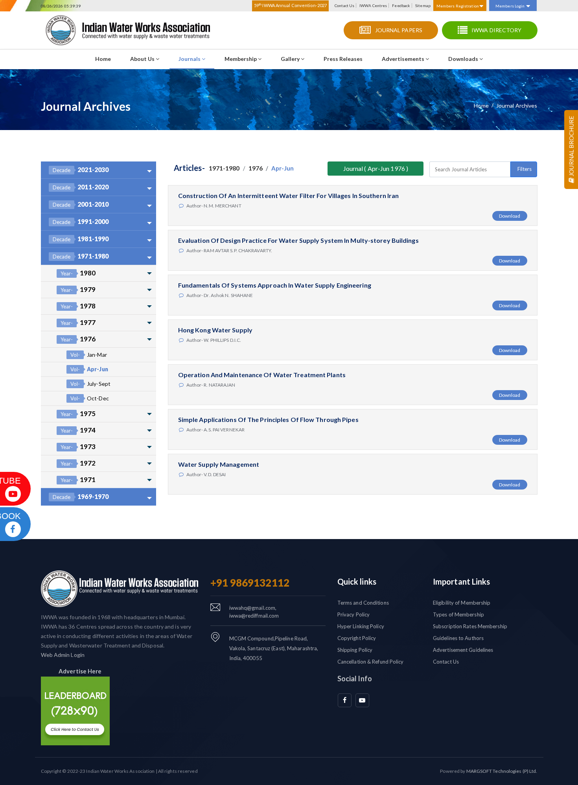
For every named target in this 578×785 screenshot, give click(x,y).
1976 (78, 339)
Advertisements (403, 58)
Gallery (291, 58)
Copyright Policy (356, 638)
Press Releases (343, 58)
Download (510, 216)
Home (103, 58)
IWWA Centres (373, 5)
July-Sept (90, 383)
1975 (78, 413)
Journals (190, 58)
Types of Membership (458, 614)
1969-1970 (81, 496)
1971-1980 (81, 256)
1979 (78, 289)
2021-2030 (81, 169)
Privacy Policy (353, 614)
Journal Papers (398, 30)
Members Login (510, 6)
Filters (524, 169)
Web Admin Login (63, 654)
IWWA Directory (496, 30)
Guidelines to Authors (458, 638)
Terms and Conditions (363, 603)
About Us (143, 58)
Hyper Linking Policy (360, 626)
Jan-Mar (88, 354)
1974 (78, 430)
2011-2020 (81, 187)
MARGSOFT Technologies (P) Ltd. (502, 771)
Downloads (463, 58)
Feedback (401, 5)
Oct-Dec (89, 398)
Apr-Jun (89, 369)
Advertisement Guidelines (463, 650)
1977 (78, 322)
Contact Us (344, 5)
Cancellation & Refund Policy (370, 661)
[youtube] (362, 700)
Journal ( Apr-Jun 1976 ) (375, 168)
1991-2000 (81, 221)
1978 (78, 306)
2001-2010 (81, 204)
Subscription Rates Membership (470, 626)
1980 (78, 273)
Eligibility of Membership (462, 603)
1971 (78, 479)
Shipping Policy (355, 650)
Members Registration (458, 6)
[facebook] (345, 700)
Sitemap (423, 5)
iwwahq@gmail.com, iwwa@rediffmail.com (254, 612)
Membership (241, 58)
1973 (78, 446)
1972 (78, 463)
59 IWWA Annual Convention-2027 (290, 5)
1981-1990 (81, 238)
